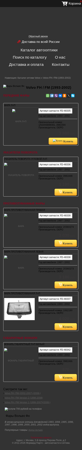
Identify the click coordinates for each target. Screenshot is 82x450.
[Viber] (56, 95)
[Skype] (73, 95)
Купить (68, 141)
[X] (68, 95)
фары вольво (35, 430)
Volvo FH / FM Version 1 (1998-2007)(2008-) (27, 402)
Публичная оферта (41, 437)
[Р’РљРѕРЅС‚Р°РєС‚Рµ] (60, 95)
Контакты (60, 64)
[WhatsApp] (47, 95)
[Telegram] (52, 95)
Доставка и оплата (26, 64)
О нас (60, 57)
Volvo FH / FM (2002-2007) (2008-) (23, 393)
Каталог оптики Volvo (29, 78)
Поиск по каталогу (30, 57)
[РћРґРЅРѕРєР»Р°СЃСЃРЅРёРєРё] (64, 95)
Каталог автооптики (39, 50)
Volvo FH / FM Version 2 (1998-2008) (24, 397)
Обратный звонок (38, 36)
